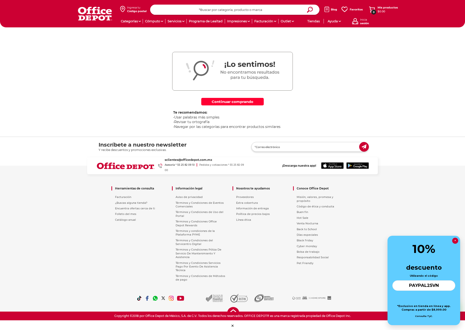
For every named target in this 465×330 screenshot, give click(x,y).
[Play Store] (357, 165)
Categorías (129, 21)
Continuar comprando (232, 101)
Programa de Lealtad (206, 21)
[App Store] (332, 165)
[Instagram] (171, 298)
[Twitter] (163, 298)
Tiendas (313, 21)
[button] (232, 326)
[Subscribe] (364, 147)
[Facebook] (147, 298)
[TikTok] (139, 298)
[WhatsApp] (155, 298)
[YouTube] (181, 298)
